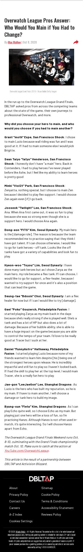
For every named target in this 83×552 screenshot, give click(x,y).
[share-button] (75, 42)
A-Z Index (15, 514)
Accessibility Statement (57, 508)
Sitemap (47, 488)
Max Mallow (14, 42)
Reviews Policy (51, 514)
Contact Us (17, 501)
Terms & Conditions (54, 501)
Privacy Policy (18, 494)
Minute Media (20, 531)
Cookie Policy (50, 494)
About (13, 488)
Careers (14, 508)
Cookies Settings (21, 521)
